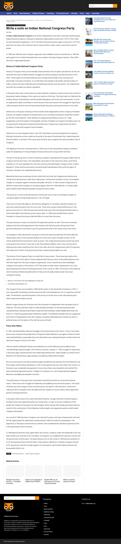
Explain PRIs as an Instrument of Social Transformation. (52, 481)
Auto (88, 13)
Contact (46, 534)
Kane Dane (8, 32)
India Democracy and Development (25, 20)
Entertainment (25, 13)
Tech (15, 13)
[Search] (115, 6)
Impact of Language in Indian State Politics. (33, 480)
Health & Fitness (38, 13)
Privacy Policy (48, 531)
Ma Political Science (18, 453)
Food (81, 13)
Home (9, 13)
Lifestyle (74, 13)
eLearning (95, 13)
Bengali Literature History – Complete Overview (13, 481)
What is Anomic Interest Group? (69, 480)
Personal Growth (62, 13)
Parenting (50, 13)
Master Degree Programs (33, 453)
